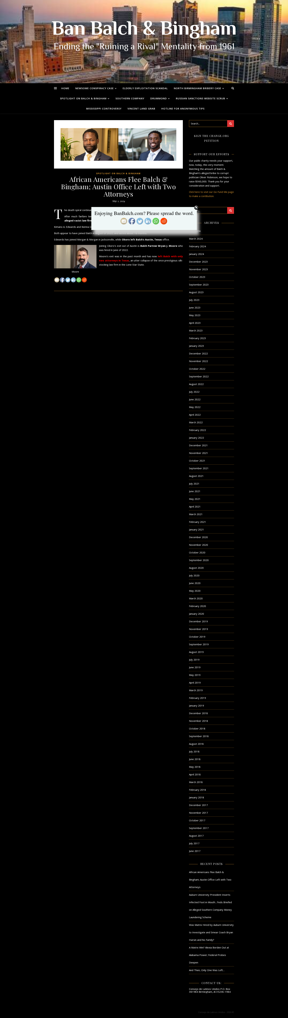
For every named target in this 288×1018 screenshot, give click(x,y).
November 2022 (198, 361)
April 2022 (195, 414)
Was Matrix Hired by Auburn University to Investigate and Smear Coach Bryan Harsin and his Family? (211, 932)
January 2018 (196, 797)
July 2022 (194, 391)
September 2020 (199, 560)
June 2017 (194, 851)
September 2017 (199, 828)
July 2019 (194, 659)
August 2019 (196, 652)
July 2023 (194, 300)
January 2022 (196, 437)
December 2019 (198, 621)
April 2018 (195, 774)
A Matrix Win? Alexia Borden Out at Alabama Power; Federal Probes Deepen (209, 955)
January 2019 (196, 705)
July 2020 (194, 575)
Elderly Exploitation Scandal (145, 88)
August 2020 (196, 567)
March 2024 (196, 238)
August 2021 (196, 476)
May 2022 (194, 407)
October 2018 (197, 728)
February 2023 (197, 338)
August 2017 (196, 835)
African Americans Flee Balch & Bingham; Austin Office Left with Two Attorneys (210, 879)
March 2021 (196, 514)
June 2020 (194, 583)
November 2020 (198, 544)
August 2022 (196, 384)
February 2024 (197, 246)
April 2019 (195, 682)
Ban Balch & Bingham (144, 30)
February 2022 (197, 430)
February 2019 (197, 698)
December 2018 (198, 713)
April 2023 (195, 322)
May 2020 (194, 590)
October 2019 (197, 636)
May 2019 (194, 675)
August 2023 (196, 292)
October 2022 (197, 368)
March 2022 (196, 422)
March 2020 (196, 598)
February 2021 (197, 521)
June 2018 (194, 759)
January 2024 (196, 254)
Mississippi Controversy (104, 108)
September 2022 (199, 376)
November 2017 (198, 812)
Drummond (158, 98)
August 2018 (196, 743)
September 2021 (199, 468)
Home (65, 88)
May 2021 (194, 499)
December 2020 (198, 537)
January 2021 (196, 529)
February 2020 (197, 606)
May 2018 (194, 766)
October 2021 (197, 460)
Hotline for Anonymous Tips (182, 108)
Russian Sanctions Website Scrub (200, 98)
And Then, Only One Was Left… (207, 970)
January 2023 (196, 345)
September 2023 (199, 284)
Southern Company (130, 98)
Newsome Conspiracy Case (94, 88)
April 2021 (195, 506)
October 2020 (197, 552)
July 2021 (194, 483)
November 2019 (198, 629)
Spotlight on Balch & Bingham (83, 98)
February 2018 (197, 789)
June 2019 (194, 667)
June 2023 (194, 307)
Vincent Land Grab (141, 108)
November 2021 (198, 453)
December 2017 (198, 805)
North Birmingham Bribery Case (197, 88)
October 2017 (197, 820)
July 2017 (194, 843)
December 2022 (198, 353)
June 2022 (194, 399)
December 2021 (198, 445)
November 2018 (198, 720)
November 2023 (198, 269)
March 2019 (196, 690)
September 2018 (199, 736)
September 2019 (199, 644)
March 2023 (196, 330)
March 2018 (196, 782)
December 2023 (198, 261)
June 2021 (194, 491)
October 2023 (197, 277)
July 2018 (194, 751)
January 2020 (196, 613)
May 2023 (194, 315)
